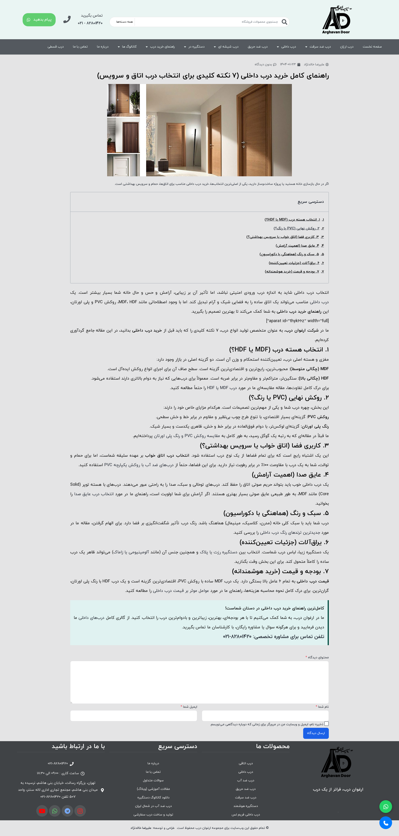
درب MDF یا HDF (222, 388)
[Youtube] (42, 811)
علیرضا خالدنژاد (140, 828)
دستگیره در (196, 47)
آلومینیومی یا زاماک (131, 552)
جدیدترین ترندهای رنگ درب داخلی (290, 533)
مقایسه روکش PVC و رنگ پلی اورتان (187, 436)
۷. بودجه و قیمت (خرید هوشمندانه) (292, 271)
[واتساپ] (385, 806)
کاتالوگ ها (129, 47)
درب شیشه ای (228, 47)
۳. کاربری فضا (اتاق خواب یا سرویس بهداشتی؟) (282, 237)
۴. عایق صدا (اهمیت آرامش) (297, 245)
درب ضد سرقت (320, 47)
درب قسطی (56, 47)
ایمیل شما (189, 707)
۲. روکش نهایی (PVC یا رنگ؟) (296, 228)
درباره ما (103, 47)
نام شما (322, 707)
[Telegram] (67, 811)
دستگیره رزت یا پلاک (218, 552)
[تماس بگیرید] (67, 19)
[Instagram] (80, 811)
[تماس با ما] (385, 822)
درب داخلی (288, 47)
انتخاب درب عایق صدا (94, 494)
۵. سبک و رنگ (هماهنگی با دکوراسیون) (289, 254)
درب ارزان (347, 47)
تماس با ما (80, 47)
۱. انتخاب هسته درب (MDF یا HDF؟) (292, 219)
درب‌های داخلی (91, 618)
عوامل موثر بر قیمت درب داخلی (181, 591)
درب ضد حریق (258, 47)
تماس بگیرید (92, 15)
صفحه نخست (372, 47)
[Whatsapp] (54, 811)
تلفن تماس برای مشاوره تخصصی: (273, 636)
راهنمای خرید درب (162, 47)
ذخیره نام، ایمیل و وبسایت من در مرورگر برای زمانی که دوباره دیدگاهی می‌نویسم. (266, 724)
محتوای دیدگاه (317, 657)
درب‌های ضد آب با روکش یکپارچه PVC (139, 465)
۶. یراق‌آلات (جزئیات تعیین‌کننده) (294, 263)
